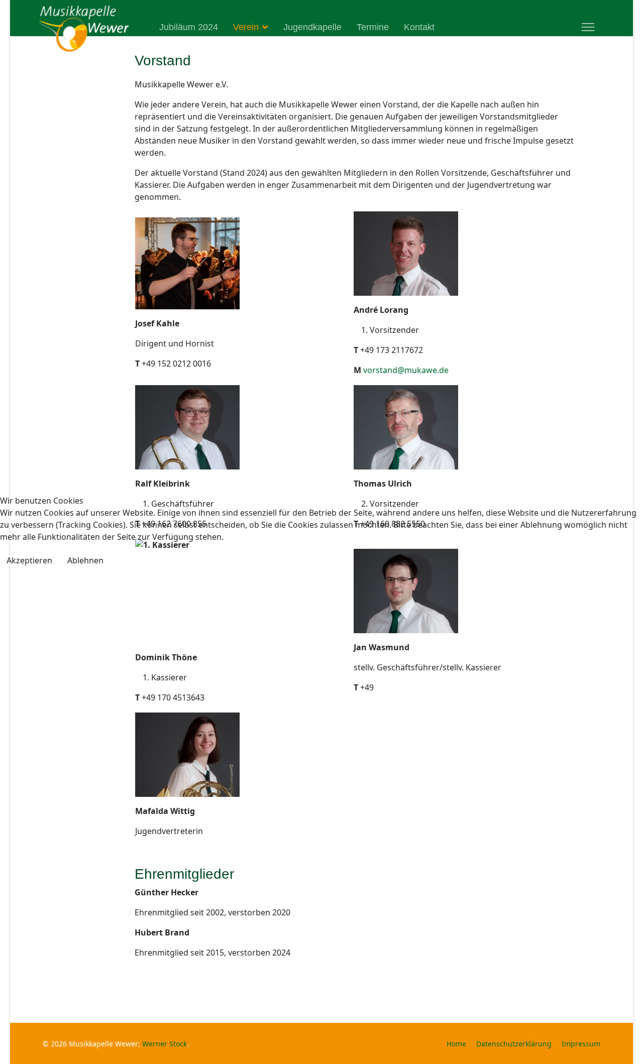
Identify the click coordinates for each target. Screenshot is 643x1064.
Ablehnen (85, 560)
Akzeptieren (29, 560)
